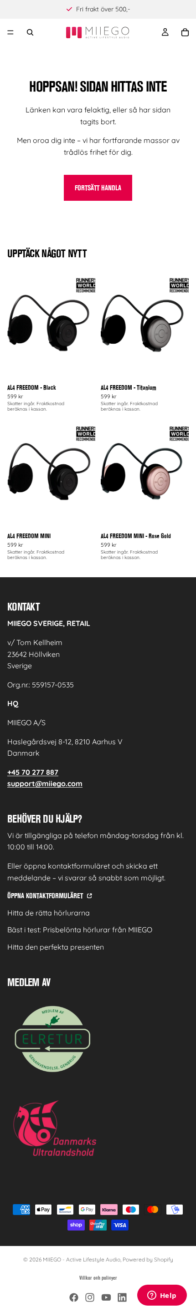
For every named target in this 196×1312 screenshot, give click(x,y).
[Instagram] (89, 1297)
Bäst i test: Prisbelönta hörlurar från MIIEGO (79, 929)
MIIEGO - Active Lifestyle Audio (81, 1259)
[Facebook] (73, 1297)
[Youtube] (106, 1297)
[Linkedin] (122, 1297)
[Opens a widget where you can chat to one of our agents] (162, 1296)
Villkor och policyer (98, 1278)
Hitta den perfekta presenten (55, 946)
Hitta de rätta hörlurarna (48, 912)
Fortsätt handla (98, 187)
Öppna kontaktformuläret (46, 895)
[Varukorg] (185, 32)
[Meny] (10, 32)
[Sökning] (30, 32)
